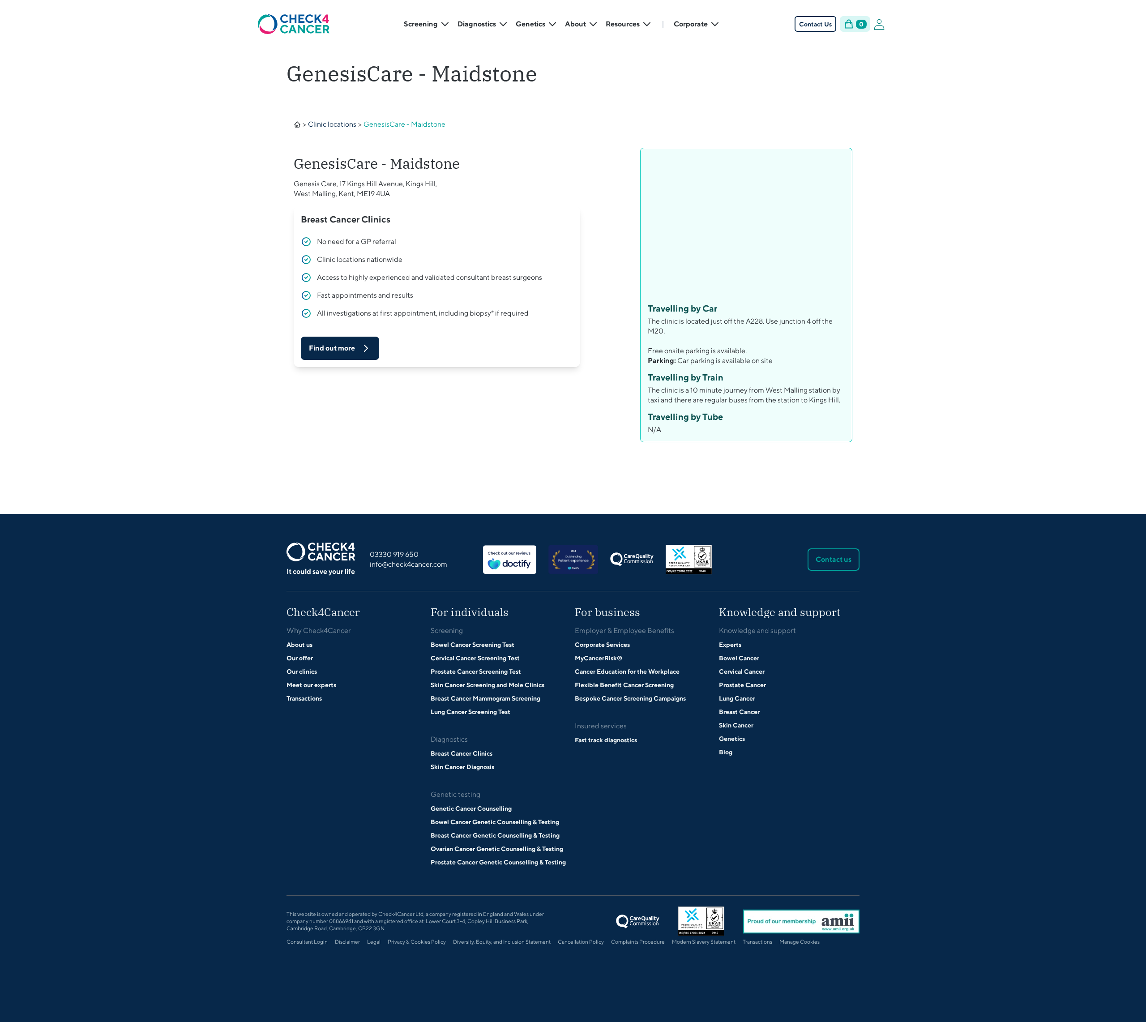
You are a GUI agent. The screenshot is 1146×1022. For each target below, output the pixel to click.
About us (299, 644)
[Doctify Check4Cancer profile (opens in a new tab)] (509, 559)
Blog (725, 752)
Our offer (299, 658)
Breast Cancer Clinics (461, 753)
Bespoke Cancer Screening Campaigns (630, 698)
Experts (730, 644)
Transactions (304, 698)
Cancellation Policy (581, 941)
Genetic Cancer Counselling (471, 808)
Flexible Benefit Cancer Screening (624, 684)
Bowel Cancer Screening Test (472, 644)
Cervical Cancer (742, 671)
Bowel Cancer (739, 658)
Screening (421, 24)
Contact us (833, 559)
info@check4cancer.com (408, 564)
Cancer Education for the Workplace (627, 671)
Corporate (691, 24)
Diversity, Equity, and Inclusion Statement (502, 941)
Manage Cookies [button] (799, 941)
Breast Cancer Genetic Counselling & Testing (495, 835)
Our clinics (301, 671)
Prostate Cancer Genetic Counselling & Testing (498, 862)
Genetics (530, 24)
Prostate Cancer (742, 684)
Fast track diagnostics (606, 740)
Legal (374, 941)
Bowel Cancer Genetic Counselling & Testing (495, 821)
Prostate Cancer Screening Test (476, 671)
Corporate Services (602, 644)
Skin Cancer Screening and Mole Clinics (487, 684)
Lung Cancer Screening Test (470, 711)
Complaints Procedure (638, 941)
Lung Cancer (737, 698)
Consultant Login (307, 941)
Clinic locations (332, 124)
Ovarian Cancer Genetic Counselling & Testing (497, 848)
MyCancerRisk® (598, 658)
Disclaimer (347, 941)
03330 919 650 (394, 554)
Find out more (332, 348)
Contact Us (815, 24)
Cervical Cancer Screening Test (475, 658)
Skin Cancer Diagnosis (462, 766)
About (575, 24)
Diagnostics (477, 24)
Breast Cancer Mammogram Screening (485, 698)
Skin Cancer (736, 725)
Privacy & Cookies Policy (417, 941)
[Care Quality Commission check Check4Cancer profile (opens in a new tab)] (632, 559)
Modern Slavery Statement (703, 941)
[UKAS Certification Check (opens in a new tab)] (689, 559)
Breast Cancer (739, 711)
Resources (623, 24)
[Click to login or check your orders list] (879, 24)
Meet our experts (311, 684)
